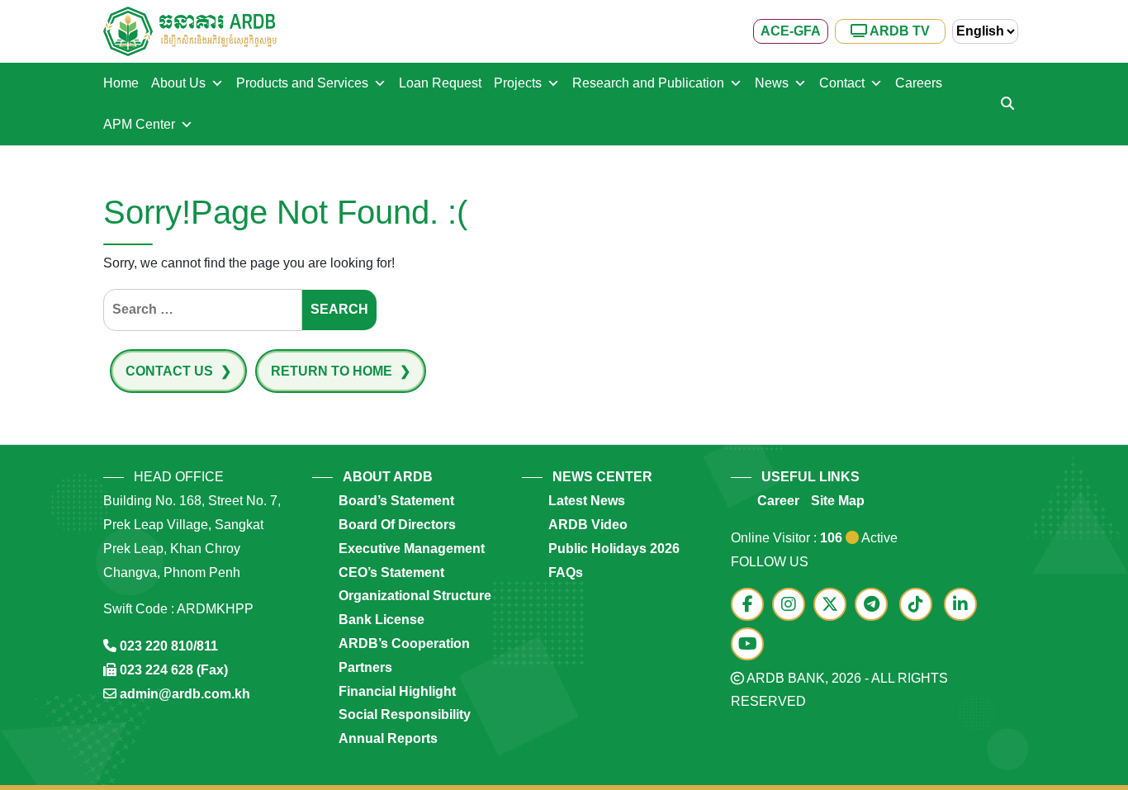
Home (121, 83)
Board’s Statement (396, 501)
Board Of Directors (397, 525)
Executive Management (412, 549)
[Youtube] (751, 645)
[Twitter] (834, 605)
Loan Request (440, 83)
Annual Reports (388, 738)
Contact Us (171, 371)
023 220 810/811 (169, 646)
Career (778, 501)
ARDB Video (588, 525)
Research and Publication (648, 83)
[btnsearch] (1007, 104)
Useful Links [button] (810, 477)
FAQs (565, 572)
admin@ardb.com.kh (185, 694)
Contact (842, 83)
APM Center (139, 124)
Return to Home (333, 371)
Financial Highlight (397, 691)
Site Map (838, 501)
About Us (178, 83)
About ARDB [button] (388, 477)
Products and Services (302, 83)
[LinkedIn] (964, 605)
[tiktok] (920, 605)
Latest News (586, 501)
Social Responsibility (405, 714)
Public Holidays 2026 (614, 549)
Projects (518, 83)
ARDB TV (898, 31)
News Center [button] (602, 477)
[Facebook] (751, 605)
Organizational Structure (415, 596)
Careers (918, 83)
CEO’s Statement (391, 572)
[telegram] (875, 605)
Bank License (381, 620)
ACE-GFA (791, 31)
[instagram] (792, 605)
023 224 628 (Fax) (174, 670)
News (772, 83)
